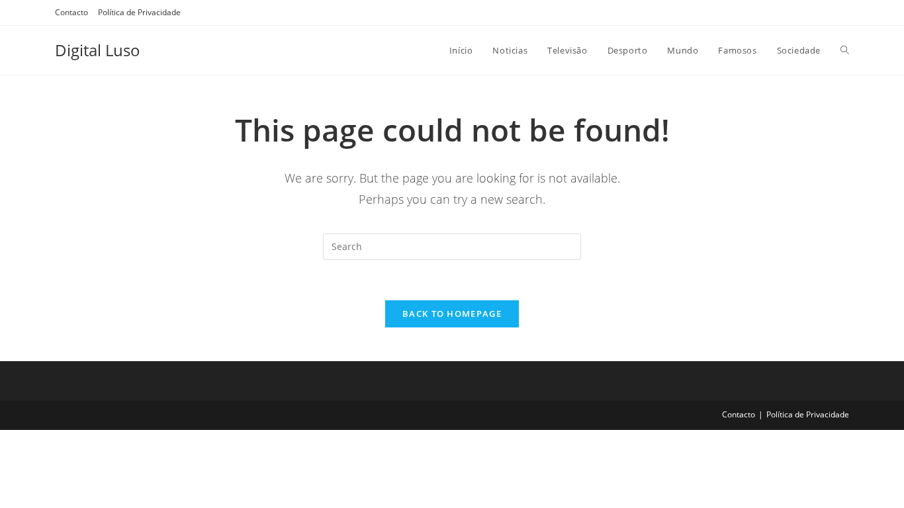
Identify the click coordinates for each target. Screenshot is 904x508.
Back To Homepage (452, 313)
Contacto (71, 12)
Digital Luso (97, 50)
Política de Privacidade (139, 12)
